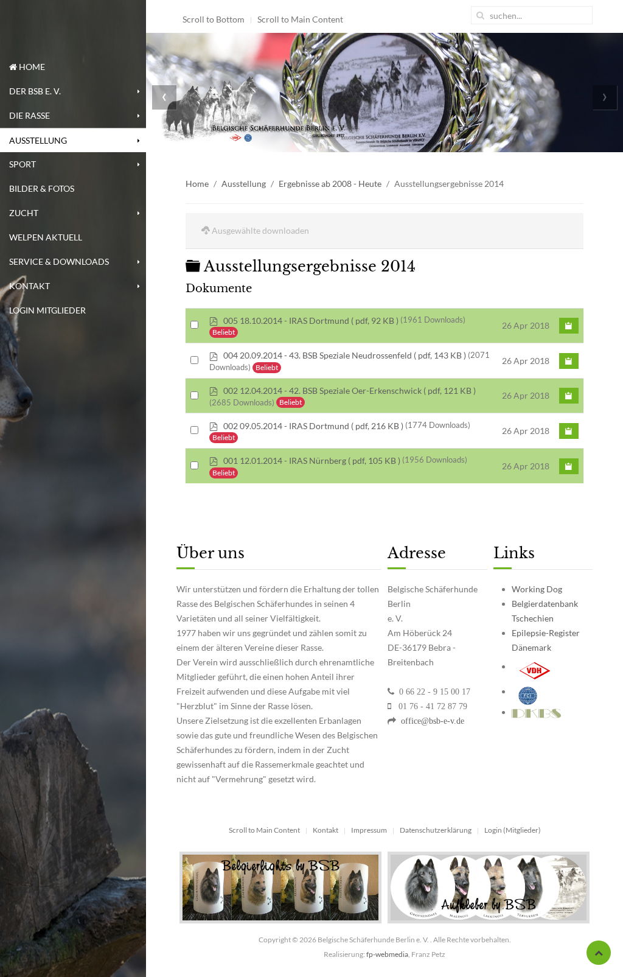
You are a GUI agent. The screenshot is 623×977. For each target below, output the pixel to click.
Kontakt (29, 286)
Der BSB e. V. (35, 91)
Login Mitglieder (47, 310)
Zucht (23, 213)
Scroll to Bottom (214, 19)
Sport (22, 164)
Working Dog (537, 589)
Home (31, 66)
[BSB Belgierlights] (280, 886)
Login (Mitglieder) (512, 830)
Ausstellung (38, 140)
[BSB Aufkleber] (489, 886)
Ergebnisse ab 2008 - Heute (330, 183)
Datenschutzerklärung (436, 830)
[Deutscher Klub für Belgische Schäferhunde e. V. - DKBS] (536, 712)
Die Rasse (29, 115)
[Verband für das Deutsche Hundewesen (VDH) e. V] (535, 666)
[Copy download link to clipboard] (569, 326)
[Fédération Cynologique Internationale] (528, 691)
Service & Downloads (59, 261)
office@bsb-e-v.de (431, 720)
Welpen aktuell (45, 237)
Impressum (369, 830)
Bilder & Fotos (41, 188)
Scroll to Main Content (300, 19)
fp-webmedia (387, 954)
